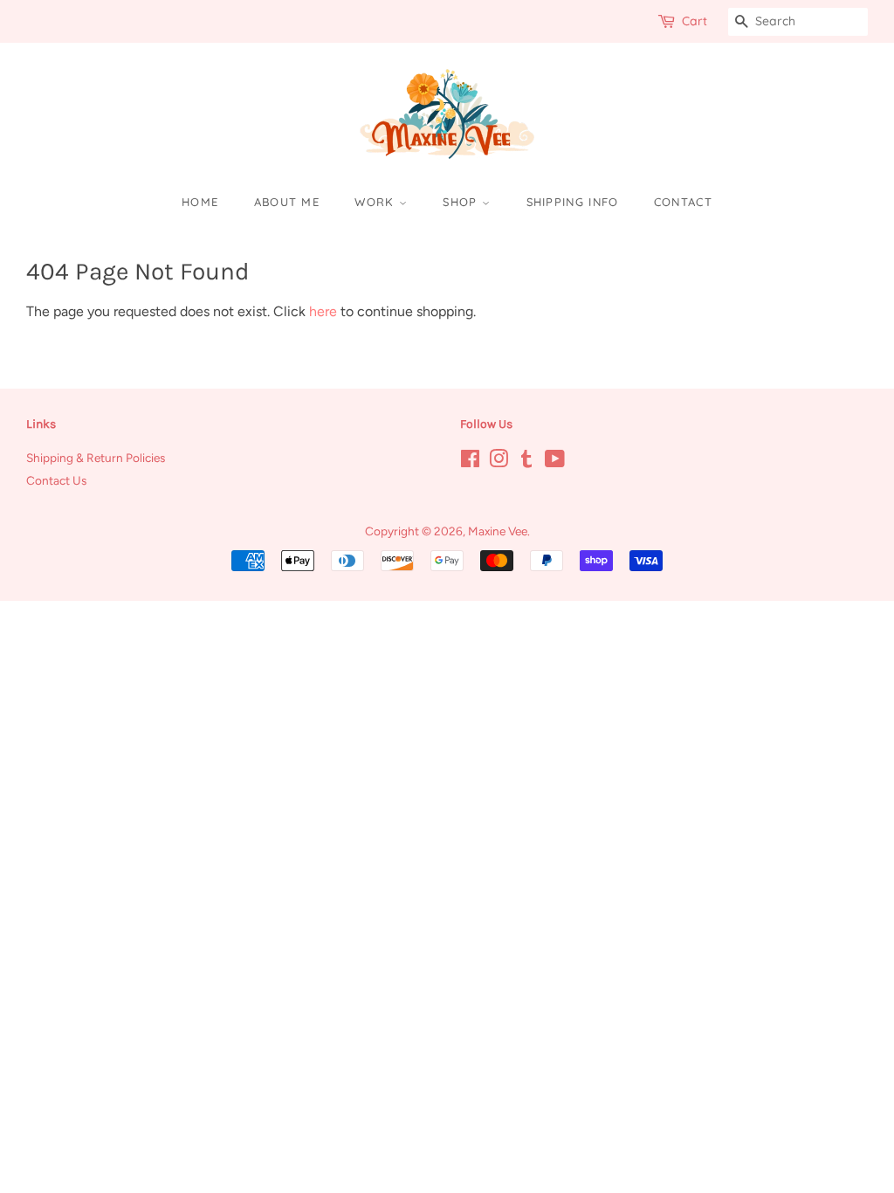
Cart (694, 21)
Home (200, 202)
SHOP (462, 202)
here (323, 311)
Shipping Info (572, 202)
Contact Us (56, 480)
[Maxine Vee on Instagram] (498, 462)
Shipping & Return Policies (95, 458)
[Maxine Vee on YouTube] (555, 462)
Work (376, 202)
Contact (683, 202)
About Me (287, 202)
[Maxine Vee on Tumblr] (526, 462)
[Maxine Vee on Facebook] (470, 462)
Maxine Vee (497, 531)
